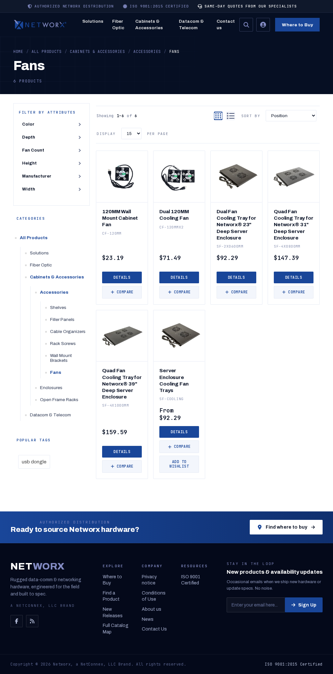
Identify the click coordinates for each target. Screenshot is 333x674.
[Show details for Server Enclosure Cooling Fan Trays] (179, 336)
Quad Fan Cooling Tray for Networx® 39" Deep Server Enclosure (122, 383)
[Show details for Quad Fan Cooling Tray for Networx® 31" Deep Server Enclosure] (293, 176)
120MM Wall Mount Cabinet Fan (120, 218)
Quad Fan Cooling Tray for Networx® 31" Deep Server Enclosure (293, 224)
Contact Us (154, 629)
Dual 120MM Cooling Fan (174, 215)
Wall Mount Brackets (61, 358)
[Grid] (218, 116)
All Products (33, 237)
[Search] (246, 24)
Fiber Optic (118, 24)
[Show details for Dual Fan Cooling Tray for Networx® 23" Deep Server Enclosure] (236, 176)
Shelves (58, 307)
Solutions (92, 21)
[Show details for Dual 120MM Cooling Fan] (179, 176)
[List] (230, 116)
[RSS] (32, 621)
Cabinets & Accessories (149, 24)
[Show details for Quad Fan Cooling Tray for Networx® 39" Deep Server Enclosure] (122, 336)
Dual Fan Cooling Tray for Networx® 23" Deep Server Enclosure (236, 224)
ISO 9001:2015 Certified (294, 664)
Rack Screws (63, 343)
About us (151, 609)
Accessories (54, 292)
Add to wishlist (179, 464)
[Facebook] (16, 621)
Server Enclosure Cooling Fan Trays (173, 380)
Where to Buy (297, 24)
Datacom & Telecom (191, 24)
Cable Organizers (68, 331)
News (147, 619)
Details (121, 277)
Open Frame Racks (59, 399)
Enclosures (51, 387)
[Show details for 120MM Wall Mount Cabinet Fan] (122, 176)
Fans (55, 372)
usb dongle (34, 461)
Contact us (226, 24)
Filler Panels (62, 319)
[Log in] (263, 24)
